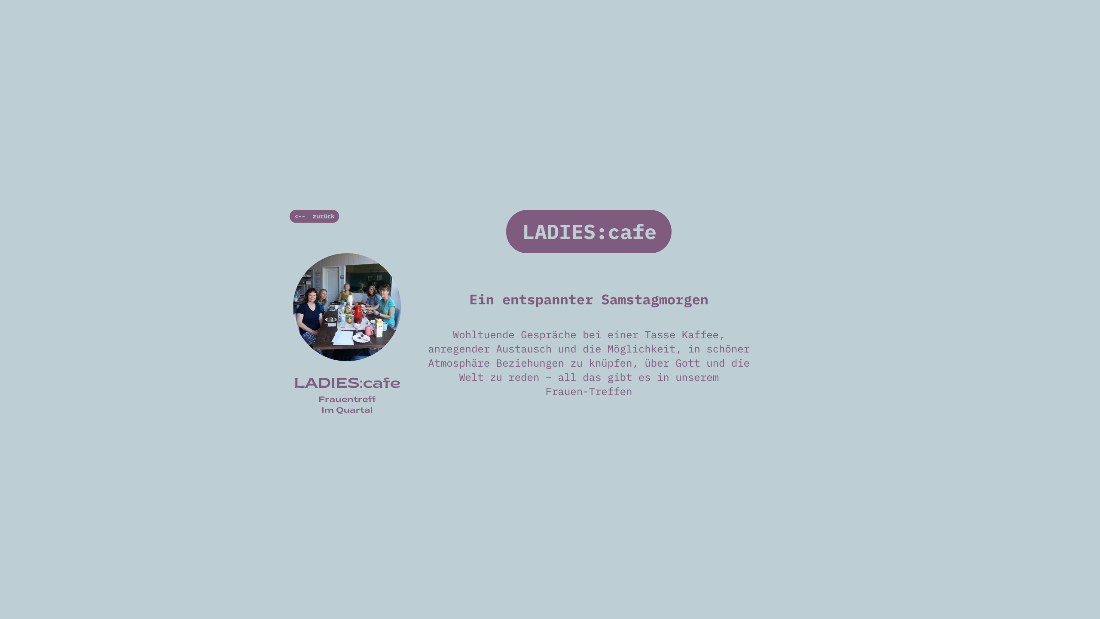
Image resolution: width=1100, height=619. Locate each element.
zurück (324, 216)
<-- (299, 216)
